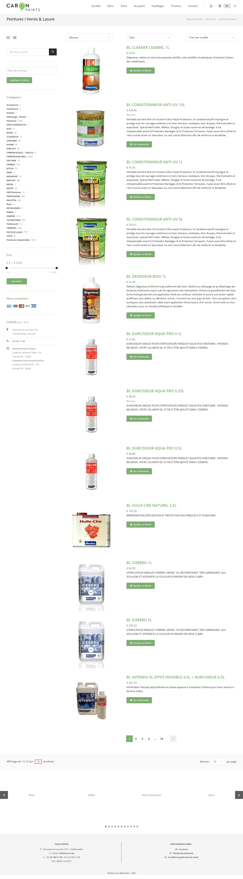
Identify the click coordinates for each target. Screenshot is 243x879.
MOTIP (10, 188)
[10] (134, 826)
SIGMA (10, 212)
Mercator (124, 873)
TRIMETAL (12, 227)
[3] (112, 826)
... (155, 738)
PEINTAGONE (13, 196)
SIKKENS (11, 216)
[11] (137, 826)
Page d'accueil (194, 19)
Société (95, 6)
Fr (227, 5)
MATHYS (11, 180)
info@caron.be (66, 853)
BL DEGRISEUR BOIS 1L (146, 276)
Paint (124, 6)
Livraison (183, 849)
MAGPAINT (12, 176)
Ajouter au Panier (142, 70)
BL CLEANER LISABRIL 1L (147, 47)
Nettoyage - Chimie (16, 116)
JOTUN (10, 168)
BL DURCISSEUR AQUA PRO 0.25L (155, 390)
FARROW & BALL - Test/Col (20, 152)
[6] (121, 826)
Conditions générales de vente (183, 857)
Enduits (10, 112)
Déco (110, 6)
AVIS (9, 128)
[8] (128, 826)
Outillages (158, 6)
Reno (9, 204)
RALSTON (11, 200)
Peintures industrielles (18, 239)
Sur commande (141, 144)
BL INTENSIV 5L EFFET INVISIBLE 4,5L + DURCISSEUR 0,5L (175, 677)
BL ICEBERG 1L (139, 562)
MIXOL (10, 184)
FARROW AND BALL (17, 156)
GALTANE (11, 160)
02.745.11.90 (56, 857)
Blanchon (131, 114)
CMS (133, 873)
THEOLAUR (12, 224)
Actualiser (17, 281)
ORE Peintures (14, 192)
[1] (106, 826)
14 (161, 738)
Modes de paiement (183, 853)
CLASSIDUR (12, 136)
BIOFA (10, 132)
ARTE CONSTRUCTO (16, 124)
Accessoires (12, 104)
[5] (118, 826)
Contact (193, 6)
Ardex (91, 795)
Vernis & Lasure (15, 231)
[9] (131, 826)
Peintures (210, 19)
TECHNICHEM (13, 220)
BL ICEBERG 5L (139, 619)
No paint (139, 6)
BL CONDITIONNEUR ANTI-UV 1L (154, 161)
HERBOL (11, 164)
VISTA (9, 235)
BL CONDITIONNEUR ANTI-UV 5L (154, 219)
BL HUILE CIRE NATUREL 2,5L (151, 505)
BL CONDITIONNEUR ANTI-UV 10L (155, 104)
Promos (176, 6)
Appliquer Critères (19, 80)
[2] (109, 826)
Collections (12, 108)
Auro (211, 795)
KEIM (9, 172)
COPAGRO (12, 140)
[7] (125, 826)
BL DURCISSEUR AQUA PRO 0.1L (154, 333)
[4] (115, 826)
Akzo (32, 795)
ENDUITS (11, 148)
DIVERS (10, 144)
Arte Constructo (151, 795)
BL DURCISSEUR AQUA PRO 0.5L (154, 448)
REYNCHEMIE (13, 208)
